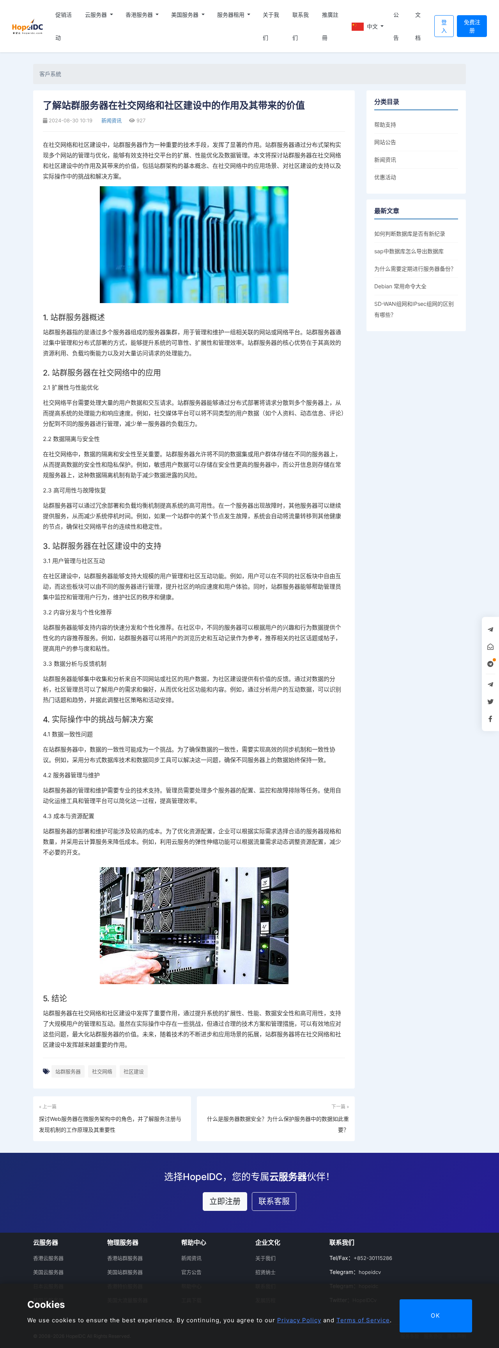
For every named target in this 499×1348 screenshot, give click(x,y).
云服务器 (96, 14)
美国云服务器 (48, 1272)
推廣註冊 (330, 26)
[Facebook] (490, 718)
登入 (444, 26)
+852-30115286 (373, 1258)
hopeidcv (370, 1272)
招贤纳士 (265, 1272)
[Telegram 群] (490, 684)
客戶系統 (50, 74)
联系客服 (274, 1201)
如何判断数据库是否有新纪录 (409, 233)
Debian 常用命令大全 (400, 286)
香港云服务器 (48, 1258)
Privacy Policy (299, 1320)
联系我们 (300, 26)
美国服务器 (185, 14)
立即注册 (225, 1201)
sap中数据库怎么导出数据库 (409, 251)
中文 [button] (372, 26)
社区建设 (134, 1071)
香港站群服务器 (125, 1258)
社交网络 (102, 1071)
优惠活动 (385, 177)
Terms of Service (363, 1320)
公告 (396, 26)
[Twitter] (490, 701)
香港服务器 (140, 14)
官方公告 (191, 1272)
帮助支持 (385, 124)
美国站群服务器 (125, 1272)
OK (436, 1315)
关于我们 (271, 26)
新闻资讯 (111, 120)
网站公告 (385, 142)
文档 (418, 26)
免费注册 (472, 26)
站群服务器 (68, 1071)
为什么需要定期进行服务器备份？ (415, 268)
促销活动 (63, 26)
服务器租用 (231, 14)
